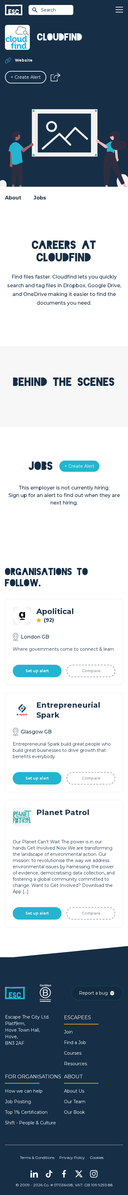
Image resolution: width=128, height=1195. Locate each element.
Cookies (96, 1157)
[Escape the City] (13, 10)
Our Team (74, 1101)
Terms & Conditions (37, 1157)
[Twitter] (79, 1174)
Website (24, 60)
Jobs (40, 198)
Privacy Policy (72, 1157)
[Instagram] (94, 1174)
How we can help (24, 1091)
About (13, 198)
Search (48, 10)
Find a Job (75, 1042)
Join (68, 1032)
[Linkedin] (34, 1174)
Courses (72, 1053)
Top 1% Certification (26, 1112)
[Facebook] (64, 1174)
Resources (75, 1063)
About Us (74, 1091)
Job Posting (18, 1101)
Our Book (74, 1112)
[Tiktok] (49, 1174)
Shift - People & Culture (30, 1123)
